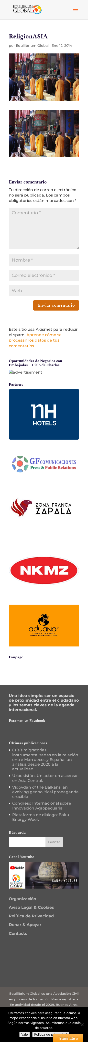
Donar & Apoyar (25, 924)
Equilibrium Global (32, 45)
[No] (81, 1024)
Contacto (18, 933)
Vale (24, 1034)
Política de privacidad (50, 1034)
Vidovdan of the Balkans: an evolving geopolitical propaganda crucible (45, 792)
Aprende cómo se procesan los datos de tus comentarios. (35, 340)
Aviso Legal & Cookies (31, 907)
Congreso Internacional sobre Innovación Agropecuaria (41, 805)
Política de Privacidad (31, 916)
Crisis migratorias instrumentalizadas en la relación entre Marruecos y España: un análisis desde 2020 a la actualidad (45, 759)
